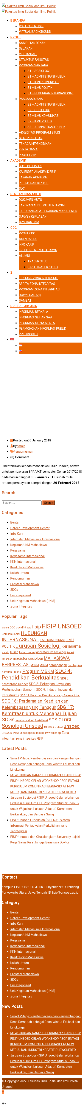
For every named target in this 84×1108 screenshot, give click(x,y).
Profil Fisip (27, 155)
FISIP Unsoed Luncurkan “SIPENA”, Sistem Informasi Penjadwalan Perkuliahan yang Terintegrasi (40, 825)
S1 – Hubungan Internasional (50, 93)
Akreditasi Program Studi (39, 132)
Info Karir (26, 244)
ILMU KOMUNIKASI (52, 640)
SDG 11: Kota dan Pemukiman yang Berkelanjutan (50, 695)
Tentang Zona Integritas (38, 278)
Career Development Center (30, 528)
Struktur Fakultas (34, 59)
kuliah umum (27, 652)
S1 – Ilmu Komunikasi (43, 82)
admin (21, 446)
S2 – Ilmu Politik (40, 121)
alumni (5, 627)
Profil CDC (27, 233)
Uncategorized (20, 595)
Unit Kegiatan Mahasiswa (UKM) (32, 601)
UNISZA (59, 727)
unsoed (72, 726)
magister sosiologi (28, 658)
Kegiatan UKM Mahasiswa (28, 545)
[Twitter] (8, 1098)
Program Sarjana (33, 65)
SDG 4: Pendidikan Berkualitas (37, 674)
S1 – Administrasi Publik (46, 76)
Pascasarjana (31, 99)
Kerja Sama (28, 149)
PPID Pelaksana (23, 306)
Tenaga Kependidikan (35, 143)
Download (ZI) (30, 295)
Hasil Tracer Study (43, 267)
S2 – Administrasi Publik (46, 104)
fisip (36, 627)
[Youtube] (11, 1098)
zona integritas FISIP (29, 738)
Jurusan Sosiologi (38, 645)
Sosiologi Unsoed (22, 726)
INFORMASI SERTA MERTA (37, 323)
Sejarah (26, 48)
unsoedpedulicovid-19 (34, 732)
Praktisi (17, 671)
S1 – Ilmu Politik (40, 87)
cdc (12, 627)
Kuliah (14, 652)
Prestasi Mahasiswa (24, 584)
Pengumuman (23, 451)
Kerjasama (17, 550)
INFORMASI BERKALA (33, 311)
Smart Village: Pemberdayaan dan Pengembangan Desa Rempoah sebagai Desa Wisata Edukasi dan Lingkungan (45, 763)
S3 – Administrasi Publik (46, 127)
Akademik (18, 160)
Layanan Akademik (33, 177)
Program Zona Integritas (39, 289)
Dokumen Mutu (30, 199)
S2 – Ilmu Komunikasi (43, 115)
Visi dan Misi (28, 54)
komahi (5, 652)
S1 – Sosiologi (39, 71)
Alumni (24, 255)
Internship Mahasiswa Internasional (35, 539)
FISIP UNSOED (62, 626)
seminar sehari (25, 720)
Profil (15, 37)
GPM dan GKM (29, 222)
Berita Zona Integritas (37, 283)
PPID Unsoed (28, 334)
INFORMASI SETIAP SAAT (36, 317)
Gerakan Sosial (11, 634)
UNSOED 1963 (10, 732)
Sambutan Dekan (32, 43)
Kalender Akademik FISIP (37, 171)
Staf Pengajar (30, 138)
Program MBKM (38, 671)
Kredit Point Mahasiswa (38, 250)
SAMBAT (25, 300)
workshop (54, 732)
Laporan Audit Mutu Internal (42, 205)
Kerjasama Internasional (27, 556)
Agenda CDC (28, 239)
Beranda (17, 20)
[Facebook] (3, 1098)
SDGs (14, 590)
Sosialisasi (41, 720)
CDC (13, 228)
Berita (14, 522)
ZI (11, 272)
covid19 (21, 627)
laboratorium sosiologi (51, 652)
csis (29, 627)
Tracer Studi (38, 261)
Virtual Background (35, 31)
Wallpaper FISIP (31, 26)
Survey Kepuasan (33, 216)
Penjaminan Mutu (25, 194)
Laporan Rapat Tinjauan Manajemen (48, 211)
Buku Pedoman (30, 166)
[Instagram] (5, 1098)
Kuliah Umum (19, 573)
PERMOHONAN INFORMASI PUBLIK (42, 328)
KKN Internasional (23, 562)
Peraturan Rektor (33, 183)
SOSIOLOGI (60, 719)
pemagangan (58, 665)
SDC (22, 188)
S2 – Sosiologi (39, 110)
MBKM (35, 665)
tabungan (49, 727)
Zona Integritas (21, 606)
